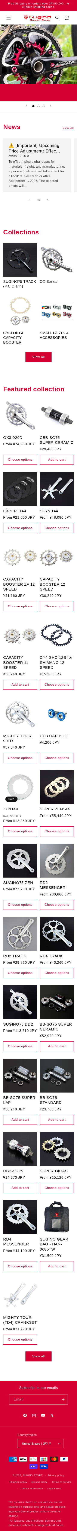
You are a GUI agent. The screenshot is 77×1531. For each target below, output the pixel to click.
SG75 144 (49, 511)
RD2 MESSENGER (52, 885)
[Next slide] (51, 106)
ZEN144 (10, 809)
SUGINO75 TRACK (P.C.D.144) (19, 284)
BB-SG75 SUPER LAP (19, 1100)
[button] (8, 17)
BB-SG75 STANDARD (51, 1100)
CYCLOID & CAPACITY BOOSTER (13, 337)
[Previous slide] (26, 106)
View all (68, 128)
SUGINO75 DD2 (18, 1024)
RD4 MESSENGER (16, 1241)
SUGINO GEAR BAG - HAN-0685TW (54, 1244)
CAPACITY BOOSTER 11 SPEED (15, 662)
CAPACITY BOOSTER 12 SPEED (52, 584)
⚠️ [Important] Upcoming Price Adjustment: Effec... (34, 148)
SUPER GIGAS (54, 1171)
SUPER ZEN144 (55, 809)
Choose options (20, 459)
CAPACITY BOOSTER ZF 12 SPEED (19, 584)
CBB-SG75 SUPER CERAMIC (57, 440)
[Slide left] (29, 200)
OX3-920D (12, 437)
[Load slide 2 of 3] (38, 106)
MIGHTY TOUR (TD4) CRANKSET (20, 1320)
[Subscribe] (63, 1400)
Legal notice (54, 1488)
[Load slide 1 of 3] (33, 106)
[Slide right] (48, 200)
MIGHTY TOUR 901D (17, 738)
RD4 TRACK (51, 956)
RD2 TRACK (14, 956)
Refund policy (39, 1482)
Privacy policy (56, 1475)
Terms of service (62, 1482)
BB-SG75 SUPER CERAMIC (56, 1026)
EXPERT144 (14, 511)
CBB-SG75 (13, 1171)
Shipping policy (18, 1482)
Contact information (31, 1488)
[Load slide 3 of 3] (43, 106)
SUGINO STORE (33, 1475)
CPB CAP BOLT (54, 736)
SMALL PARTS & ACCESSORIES (54, 335)
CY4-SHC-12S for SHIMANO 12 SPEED (56, 662)
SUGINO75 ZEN (18, 883)
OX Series (48, 282)
